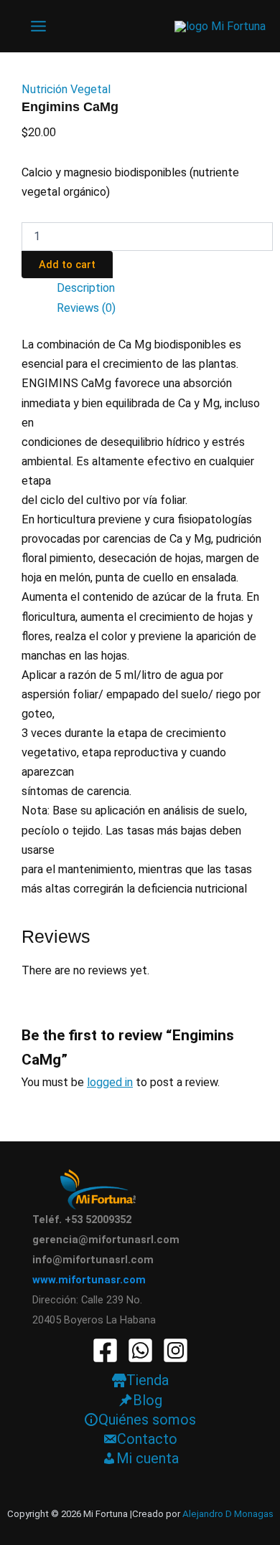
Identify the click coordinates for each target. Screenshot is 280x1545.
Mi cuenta (147, 1458)
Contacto (147, 1438)
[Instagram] (175, 1350)
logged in (110, 1082)
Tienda (147, 1380)
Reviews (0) (86, 308)
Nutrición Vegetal (66, 89)
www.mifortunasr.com (89, 1279)
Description (86, 288)
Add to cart (67, 264)
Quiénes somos (147, 1419)
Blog (147, 1400)
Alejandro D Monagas (228, 1513)
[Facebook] (105, 1350)
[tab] (165, 288)
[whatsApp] (140, 1350)
